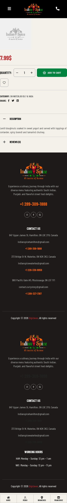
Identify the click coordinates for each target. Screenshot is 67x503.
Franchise (58, 500)
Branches (42, 500)
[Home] (8, 497)
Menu (25, 500)
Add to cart (54, 72)
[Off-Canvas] (9, 8)
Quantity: (6, 73)
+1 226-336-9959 (33, 270)
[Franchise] (58, 497)
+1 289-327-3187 (33, 293)
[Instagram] (27, 215)
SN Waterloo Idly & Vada (21, 96)
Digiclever (33, 318)
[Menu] (25, 497)
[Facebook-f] (33, 215)
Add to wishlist (4, 82)
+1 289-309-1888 (33, 248)
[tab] (33, 118)
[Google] (40, 215)
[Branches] (42, 497)
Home (8, 500)
